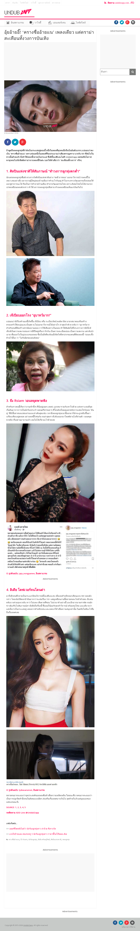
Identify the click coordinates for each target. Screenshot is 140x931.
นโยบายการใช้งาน (128, 927)
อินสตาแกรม (17, 22)
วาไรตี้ (33, 3)
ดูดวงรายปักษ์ (44, 3)
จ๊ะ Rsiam (24, 839)
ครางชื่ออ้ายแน (14, 839)
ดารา (7, 3)
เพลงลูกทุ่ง (66, 839)
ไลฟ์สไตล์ (24, 3)
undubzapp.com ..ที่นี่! (121, 3)
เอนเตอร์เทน (59, 22)
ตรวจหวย (56, 3)
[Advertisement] (50, 61)
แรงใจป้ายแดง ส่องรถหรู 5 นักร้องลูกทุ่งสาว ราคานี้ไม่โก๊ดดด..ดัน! (38, 834)
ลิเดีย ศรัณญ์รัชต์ (44, 839)
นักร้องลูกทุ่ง (32, 839)
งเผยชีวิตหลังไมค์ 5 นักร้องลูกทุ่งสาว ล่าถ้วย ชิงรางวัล (32, 828)
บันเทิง (15, 3)
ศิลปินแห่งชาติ (56, 839)
